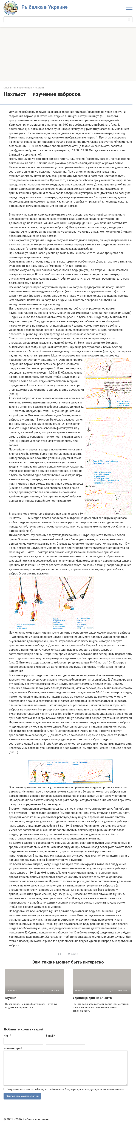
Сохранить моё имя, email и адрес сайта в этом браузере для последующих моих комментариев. (66, 1089)
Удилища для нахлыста (92, 998)
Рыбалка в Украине (44, 7)
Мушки (10, 998)
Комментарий (13, 1048)
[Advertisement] (68, 54)
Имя (7, 1035)
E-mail (50, 1035)
